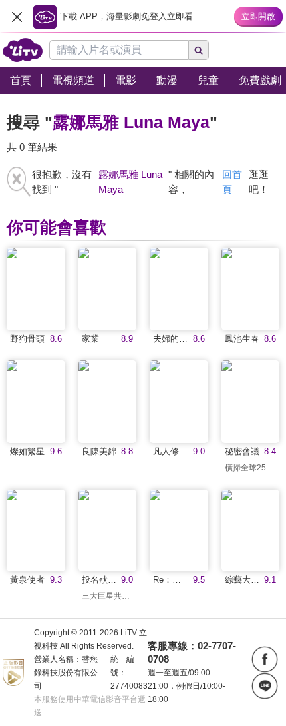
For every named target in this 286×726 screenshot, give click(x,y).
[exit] (16, 16)
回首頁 (232, 182)
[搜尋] (199, 50)
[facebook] (264, 659)
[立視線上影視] (23, 50)
